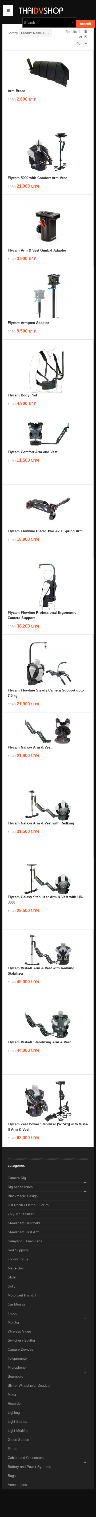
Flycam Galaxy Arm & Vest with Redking (41, 823)
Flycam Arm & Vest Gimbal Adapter (37, 250)
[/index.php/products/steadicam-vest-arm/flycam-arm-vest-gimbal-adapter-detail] (48, 224)
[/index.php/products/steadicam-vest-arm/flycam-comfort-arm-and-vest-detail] (48, 433)
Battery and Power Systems (29, 1467)
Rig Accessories (20, 1187)
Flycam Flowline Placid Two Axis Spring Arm (45, 531)
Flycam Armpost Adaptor (28, 323)
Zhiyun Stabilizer (21, 1214)
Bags (12, 1476)
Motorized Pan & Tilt (23, 1295)
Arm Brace (16, 91)
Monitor (13, 1322)
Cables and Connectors (26, 1458)
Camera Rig (17, 1178)
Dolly (11, 1286)
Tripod (12, 1313)
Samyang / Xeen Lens (25, 1241)
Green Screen (18, 1440)
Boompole (15, 1376)
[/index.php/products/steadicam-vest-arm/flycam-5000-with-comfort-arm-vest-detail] (48, 151)
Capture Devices (20, 1349)
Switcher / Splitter (21, 1340)
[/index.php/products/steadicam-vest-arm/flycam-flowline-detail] (48, 664)
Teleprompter (18, 1358)
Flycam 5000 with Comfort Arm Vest (37, 178)
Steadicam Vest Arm (23, 1232)
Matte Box (16, 1268)
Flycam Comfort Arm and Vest (32, 452)
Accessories (17, 1485)
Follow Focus (18, 1259)
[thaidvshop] (48, 10)
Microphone (17, 1367)
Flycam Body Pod (22, 395)
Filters (12, 1449)
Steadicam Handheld (24, 1223)
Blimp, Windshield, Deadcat (29, 1386)
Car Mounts (17, 1304)
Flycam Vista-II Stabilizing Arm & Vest (39, 1042)
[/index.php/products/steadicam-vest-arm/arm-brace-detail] (48, 71)
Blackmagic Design (23, 1196)
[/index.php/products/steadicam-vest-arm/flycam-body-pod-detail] (48, 369)
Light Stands (17, 1422)
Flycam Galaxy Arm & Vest (29, 747)
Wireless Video (19, 1331)
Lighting (14, 1413)
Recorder (15, 1404)
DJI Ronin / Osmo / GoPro (28, 1205)
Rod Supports (18, 1250)
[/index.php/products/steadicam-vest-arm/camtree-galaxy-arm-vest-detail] (48, 731)
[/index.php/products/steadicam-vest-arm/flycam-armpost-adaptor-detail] (48, 296)
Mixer (12, 1395)
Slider (12, 1277)
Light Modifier (18, 1431)
